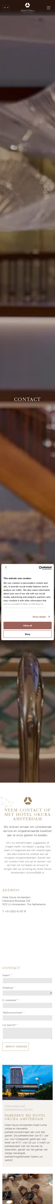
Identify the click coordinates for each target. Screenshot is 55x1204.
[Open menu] (48, 8)
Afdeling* (7, 988)
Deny (27, 634)
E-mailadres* (9, 1000)
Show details (39, 616)
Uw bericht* (9, 1025)
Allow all (27, 625)
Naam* (6, 975)
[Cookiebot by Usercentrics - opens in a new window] (39, 568)
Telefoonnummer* (12, 1013)
